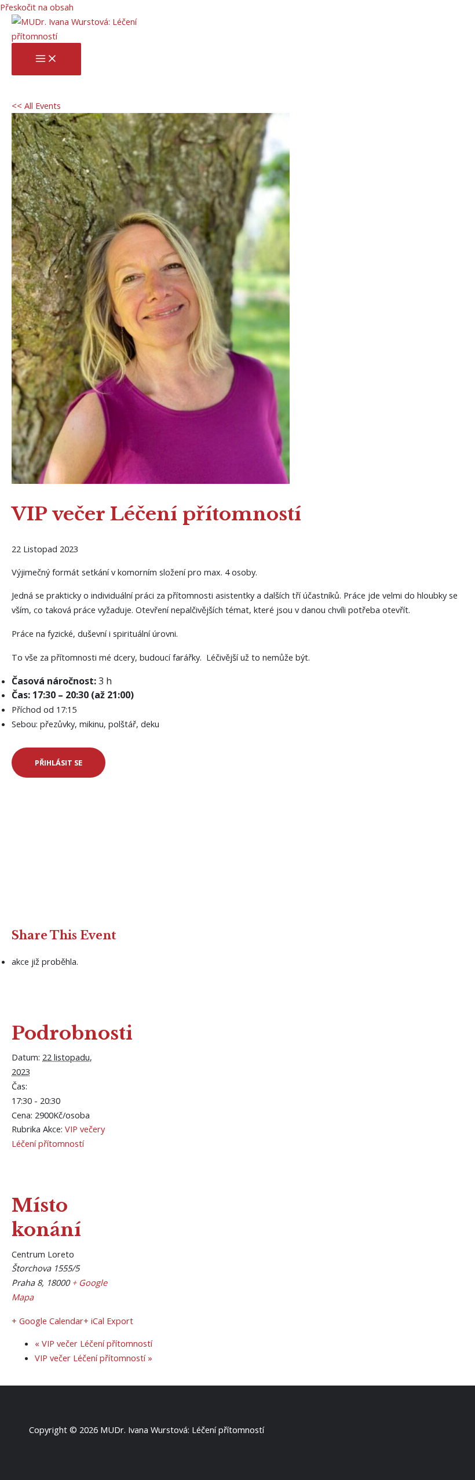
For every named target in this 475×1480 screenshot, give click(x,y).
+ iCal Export (108, 1320)
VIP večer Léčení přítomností (93, 1343)
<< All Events (36, 105)
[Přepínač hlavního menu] (46, 59)
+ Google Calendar (47, 1320)
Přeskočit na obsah (37, 7)
